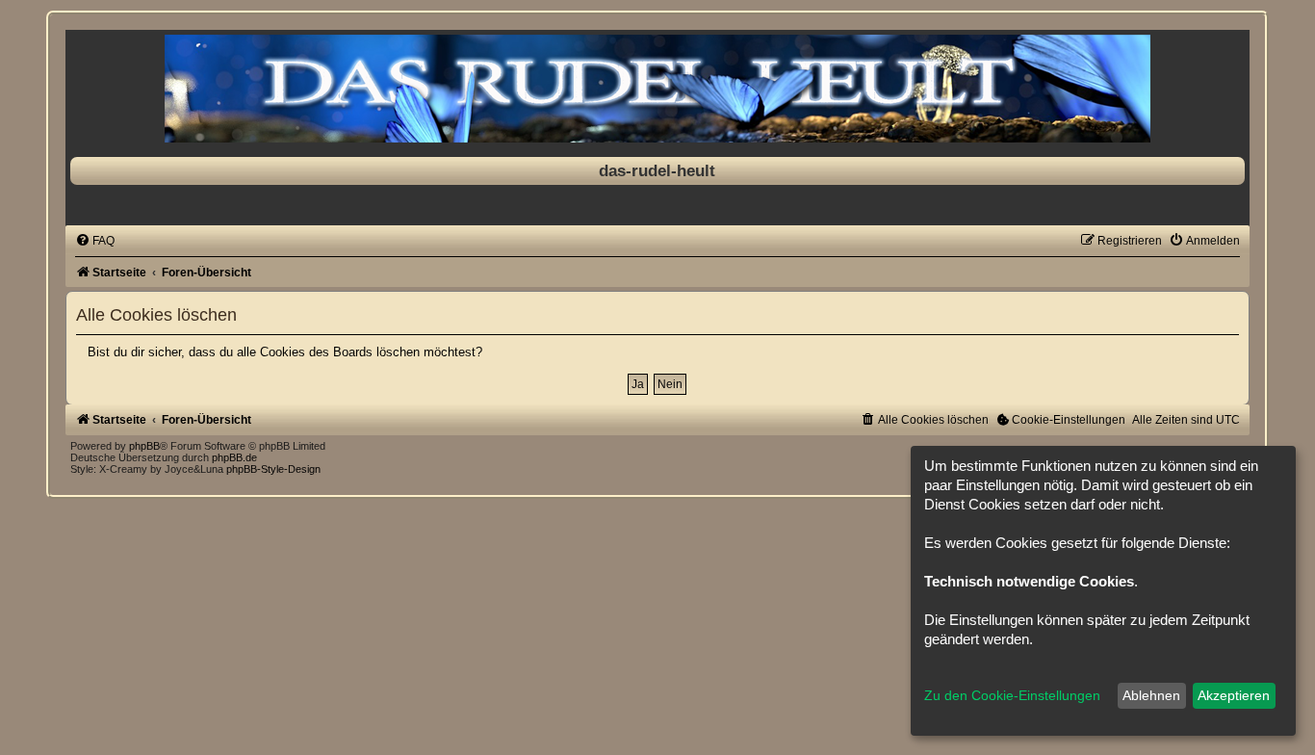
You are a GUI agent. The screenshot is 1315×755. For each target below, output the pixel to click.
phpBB (144, 446)
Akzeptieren (1234, 695)
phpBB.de (234, 457)
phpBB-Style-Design (273, 469)
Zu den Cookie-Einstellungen (1012, 695)
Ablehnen (1151, 695)
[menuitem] (95, 240)
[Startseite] (657, 89)
